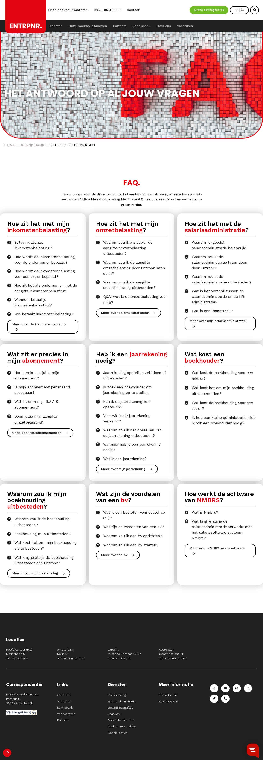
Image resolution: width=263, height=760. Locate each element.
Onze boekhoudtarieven (88, 26)
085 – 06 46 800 (107, 10)
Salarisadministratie (122, 701)
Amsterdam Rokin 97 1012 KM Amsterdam (71, 654)
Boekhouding (117, 695)
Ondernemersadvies (122, 726)
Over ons (164, 26)
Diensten (55, 26)
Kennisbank (141, 26)
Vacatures (185, 26)
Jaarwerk (114, 714)
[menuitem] (55, 26)
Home (9, 145)
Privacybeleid (168, 695)
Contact (133, 10)
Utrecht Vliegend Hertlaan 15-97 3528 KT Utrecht (124, 654)
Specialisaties (118, 732)
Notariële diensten (121, 720)
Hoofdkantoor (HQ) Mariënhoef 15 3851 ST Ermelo (19, 654)
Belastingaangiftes (120, 707)
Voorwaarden (66, 714)
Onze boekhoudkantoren (68, 10)
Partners (119, 26)
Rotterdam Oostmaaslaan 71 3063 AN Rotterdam (173, 654)
